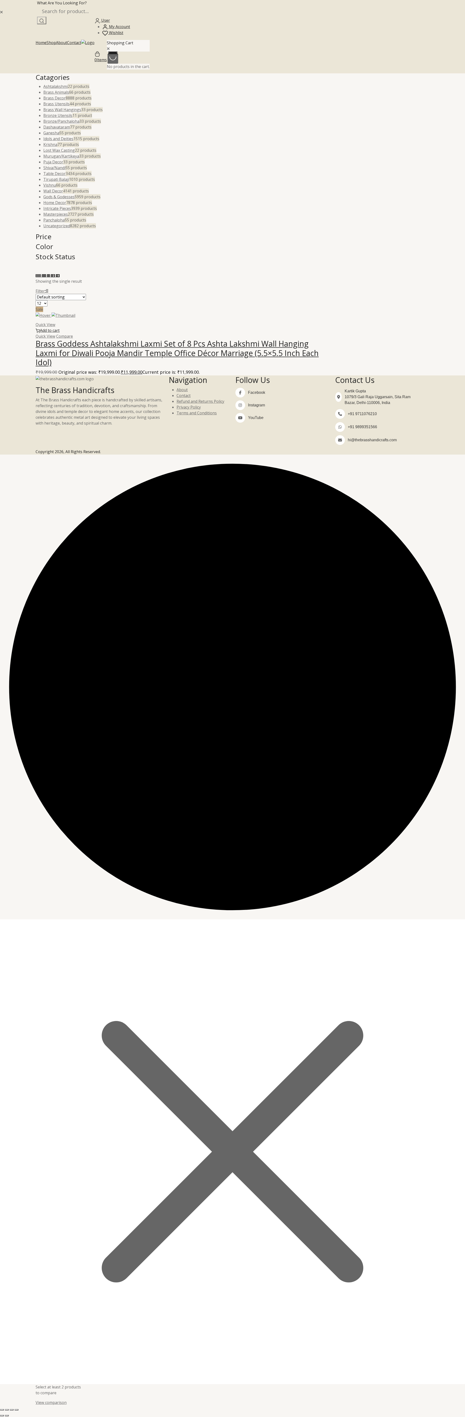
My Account (119, 26)
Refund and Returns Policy (200, 401)
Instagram (256, 405)
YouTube (256, 418)
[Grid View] (39, 275)
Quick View (45, 324)
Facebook (256, 392)
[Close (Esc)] (16, 1409)
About (61, 42)
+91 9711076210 (362, 414)
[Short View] (58, 275)
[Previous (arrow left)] (2, 1415)
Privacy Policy (189, 407)
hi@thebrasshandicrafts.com (372, 440)
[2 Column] (49, 275)
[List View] (53, 275)
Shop (51, 42)
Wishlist (115, 32)
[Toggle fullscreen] (7, 1409)
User (105, 20)
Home (41, 42)
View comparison (51, 1402)
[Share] (12, 1409)
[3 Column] (44, 275)
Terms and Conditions (197, 413)
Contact (74, 42)
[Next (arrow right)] (7, 1415)
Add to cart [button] (50, 330)
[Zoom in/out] (2, 1409)
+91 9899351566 (362, 427)
